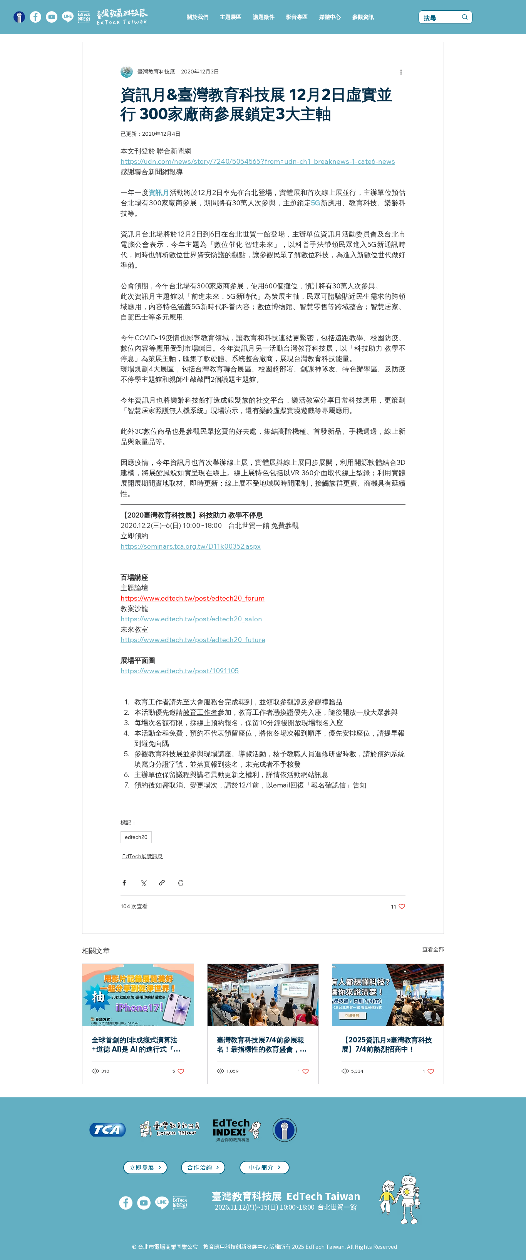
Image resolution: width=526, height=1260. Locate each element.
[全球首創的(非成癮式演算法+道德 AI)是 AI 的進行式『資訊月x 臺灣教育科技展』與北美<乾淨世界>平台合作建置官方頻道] (138, 995)
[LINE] (68, 17)
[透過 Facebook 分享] (124, 882)
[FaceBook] (35, 17)
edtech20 (136, 837)
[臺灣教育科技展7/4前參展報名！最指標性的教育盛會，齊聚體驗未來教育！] (263, 995)
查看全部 (433, 949)
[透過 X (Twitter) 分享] (143, 882)
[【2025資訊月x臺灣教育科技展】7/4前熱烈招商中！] (388, 995)
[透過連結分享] (162, 882)
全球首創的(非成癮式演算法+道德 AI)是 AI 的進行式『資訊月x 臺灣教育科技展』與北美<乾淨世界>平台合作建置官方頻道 (137, 1044)
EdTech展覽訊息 (142, 856)
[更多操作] (400, 71)
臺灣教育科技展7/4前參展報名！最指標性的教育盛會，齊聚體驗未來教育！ (262, 1044)
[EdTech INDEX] (84, 17)
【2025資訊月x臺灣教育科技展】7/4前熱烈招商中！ (387, 1044)
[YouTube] (51, 17)
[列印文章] (180, 882)
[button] (230, 17)
